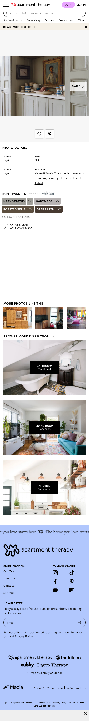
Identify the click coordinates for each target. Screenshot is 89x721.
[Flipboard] (71, 590)
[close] (85, 713)
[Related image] (17, 318)
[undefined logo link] (30, 5)
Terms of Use (45, 702)
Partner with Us (76, 688)
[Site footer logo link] (44, 550)
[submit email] (80, 622)
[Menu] (6, 4)
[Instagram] (55, 572)
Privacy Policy (24, 636)
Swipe (76, 86)
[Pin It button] (49, 134)
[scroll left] (6, 318)
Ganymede (44, 201)
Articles (49, 20)
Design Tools (65, 20)
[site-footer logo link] (13, 688)
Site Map (8, 592)
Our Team (9, 571)
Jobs (60, 688)
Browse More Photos (16, 27)
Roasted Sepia (14, 209)
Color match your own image (21, 226)
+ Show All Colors (16, 216)
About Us (9, 578)
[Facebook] (55, 581)
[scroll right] (82, 318)
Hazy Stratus (14, 201)
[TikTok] (71, 572)
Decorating (33, 20)
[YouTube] (55, 590)
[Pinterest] (71, 581)
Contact (8, 585)
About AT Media (44, 688)
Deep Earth (45, 209)
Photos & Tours (12, 20)
